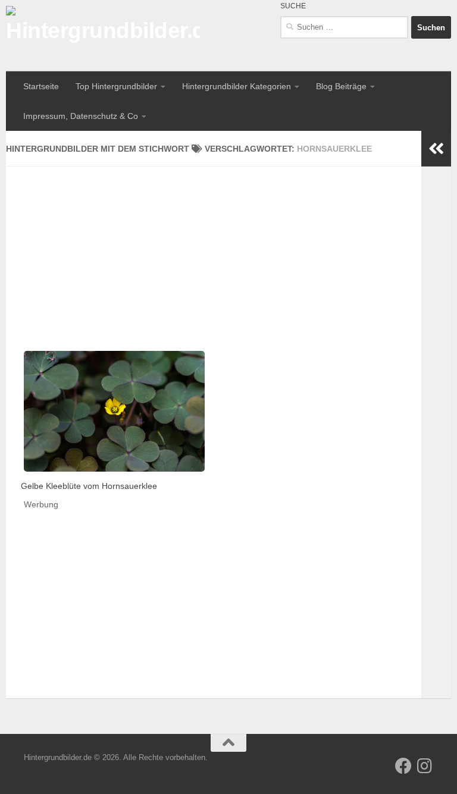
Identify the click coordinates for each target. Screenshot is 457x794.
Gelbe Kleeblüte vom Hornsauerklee (89, 486)
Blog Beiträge (341, 86)
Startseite (41, 86)
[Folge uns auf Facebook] (403, 766)
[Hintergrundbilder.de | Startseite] (103, 35)
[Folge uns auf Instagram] (425, 766)
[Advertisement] (213, 250)
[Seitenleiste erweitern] (436, 149)
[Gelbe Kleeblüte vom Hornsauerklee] (114, 411)
